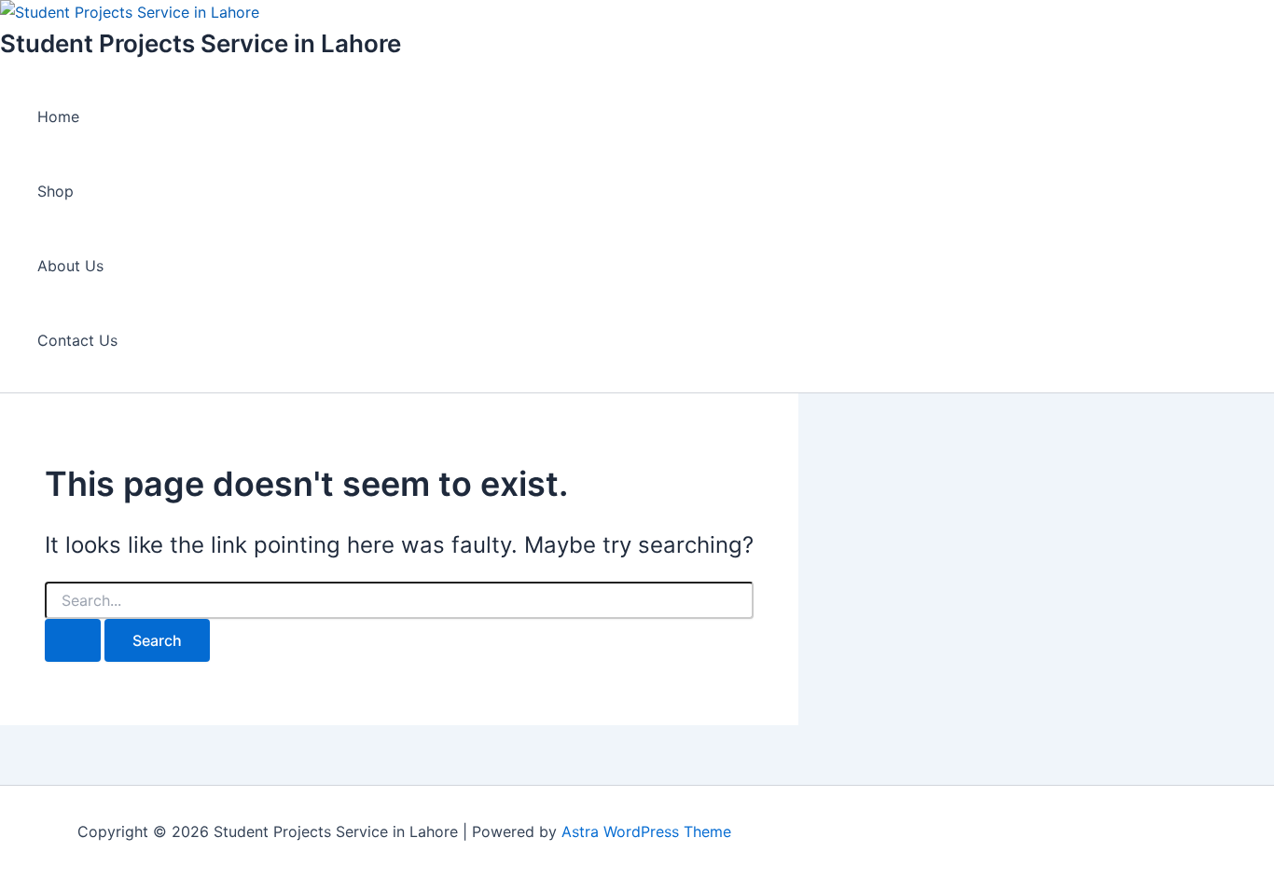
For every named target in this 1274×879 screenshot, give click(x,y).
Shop (55, 191)
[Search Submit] (73, 640)
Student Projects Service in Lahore (200, 43)
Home (58, 116)
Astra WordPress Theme (646, 831)
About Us (70, 265)
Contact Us (77, 340)
